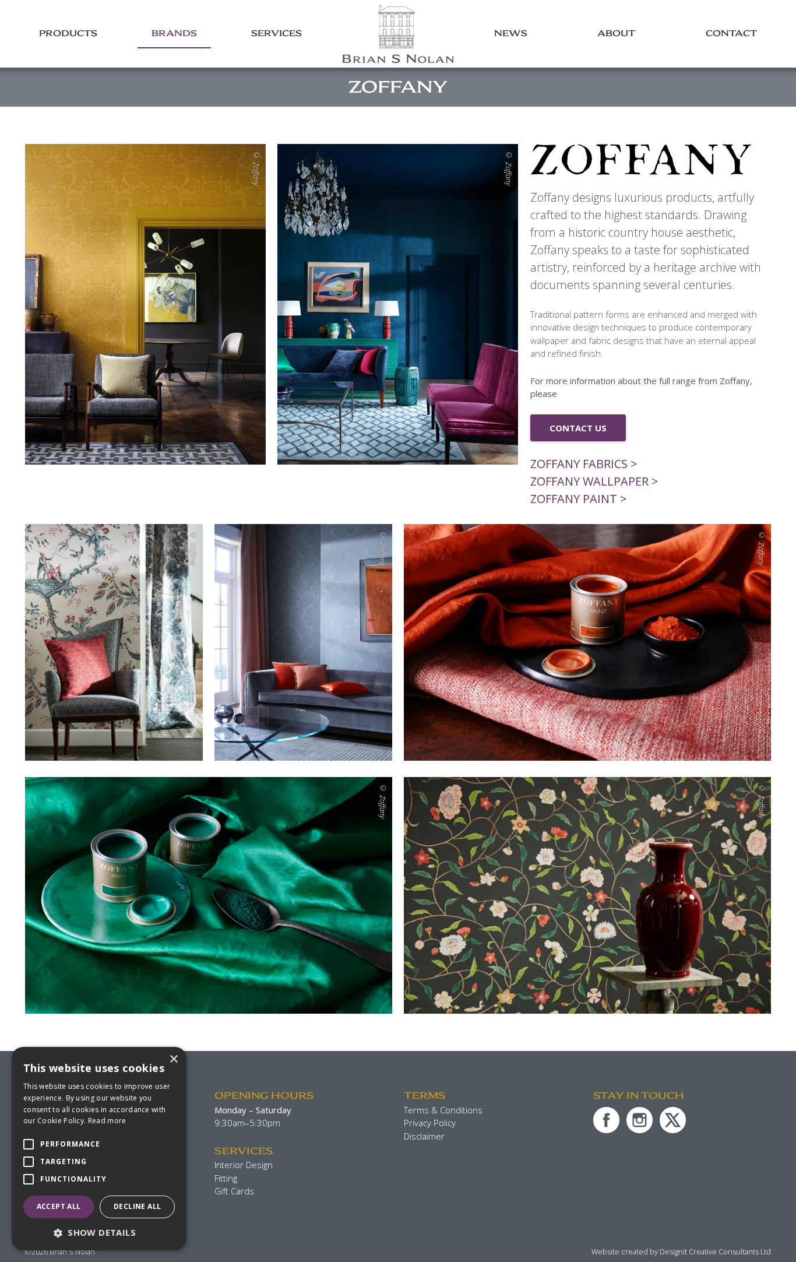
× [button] (173, 1059)
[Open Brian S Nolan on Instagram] (639, 1120)
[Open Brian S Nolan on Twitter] (673, 1120)
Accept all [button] (59, 1206)
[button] (99, 1232)
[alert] (99, 1148)
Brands (174, 33)
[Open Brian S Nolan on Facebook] (606, 1120)
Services (276, 33)
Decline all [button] (137, 1206)
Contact (731, 33)
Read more (107, 1121)
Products (68, 33)
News (510, 33)
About (616, 33)
